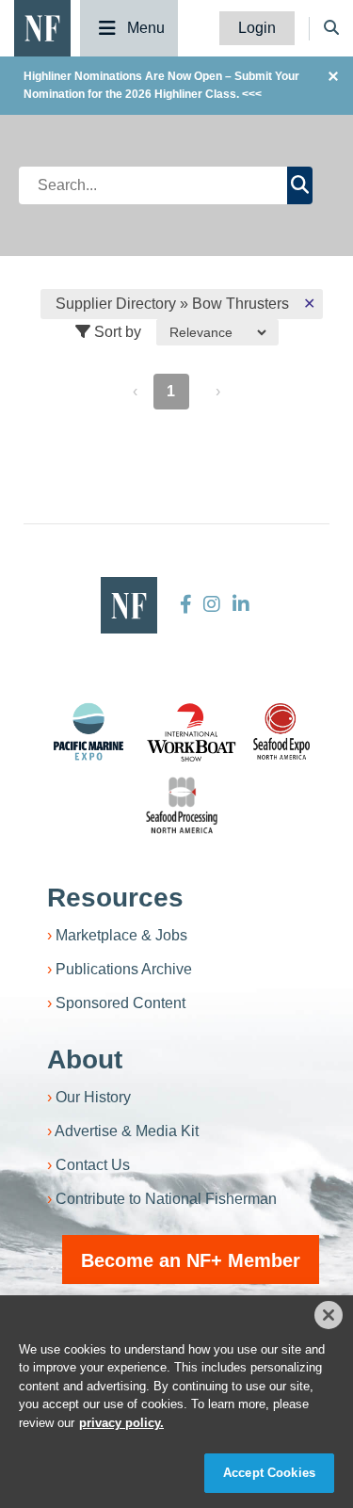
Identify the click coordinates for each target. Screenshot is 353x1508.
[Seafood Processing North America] (181, 805)
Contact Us (93, 1165)
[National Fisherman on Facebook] (186, 604)
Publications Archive (124, 969)
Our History (93, 1097)
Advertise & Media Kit (127, 1131)
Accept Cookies (269, 1473)
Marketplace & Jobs (121, 935)
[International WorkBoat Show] (193, 731)
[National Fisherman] (42, 27)
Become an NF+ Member (190, 1260)
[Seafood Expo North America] (281, 731)
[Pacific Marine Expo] (88, 731)
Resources (115, 897)
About (84, 1059)
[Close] (328, 1315)
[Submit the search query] (300, 185)
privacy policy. (121, 1423)
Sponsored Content (120, 1003)
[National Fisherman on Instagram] (211, 604)
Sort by (115, 332)
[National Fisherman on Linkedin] (238, 604)
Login (257, 28)
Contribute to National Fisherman (166, 1199)
